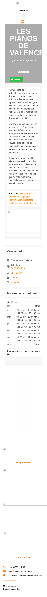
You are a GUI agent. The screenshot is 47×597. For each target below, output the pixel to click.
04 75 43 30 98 (18, 268)
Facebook (15, 278)
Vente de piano (31, 203)
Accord (23, 72)
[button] (23, 15)
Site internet (16, 273)
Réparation (28, 200)
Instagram (15, 282)
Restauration (14, 203)
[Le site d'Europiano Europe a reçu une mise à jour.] (38, 400)
